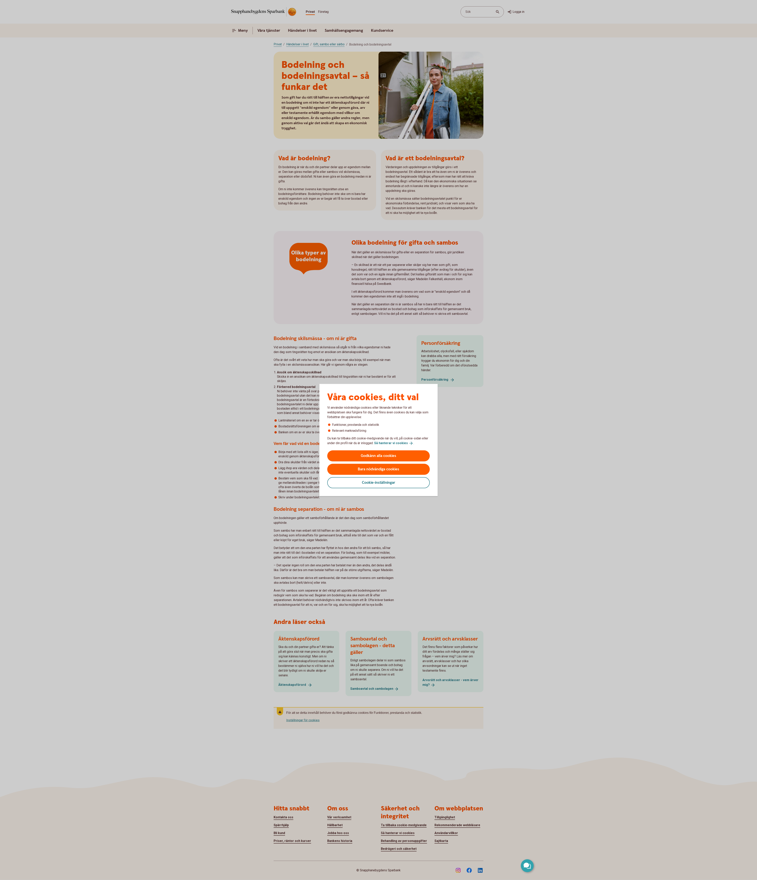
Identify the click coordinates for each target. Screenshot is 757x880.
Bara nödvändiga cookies (378, 469)
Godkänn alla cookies (378, 455)
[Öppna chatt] (527, 865)
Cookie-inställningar (378, 482)
